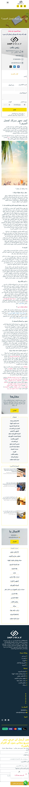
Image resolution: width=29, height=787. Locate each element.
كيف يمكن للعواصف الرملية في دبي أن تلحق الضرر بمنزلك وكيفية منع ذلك (9, 497)
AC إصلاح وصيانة (14, 420)
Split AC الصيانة (14, 614)
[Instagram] (18, 6)
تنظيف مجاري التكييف (14, 556)
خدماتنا (25, 668)
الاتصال (7, 387)
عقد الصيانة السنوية (15, 356)
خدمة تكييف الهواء (14, 423)
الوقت (10, 101)
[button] (7, 2)
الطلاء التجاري (14, 597)
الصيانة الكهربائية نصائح (14, 433)
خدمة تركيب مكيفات (18, 387)
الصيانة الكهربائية (14, 585)
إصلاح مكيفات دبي (22, 307)
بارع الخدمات (14, 441)
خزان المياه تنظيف (14, 459)
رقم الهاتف (26, 754)
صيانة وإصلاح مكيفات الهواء (15, 560)
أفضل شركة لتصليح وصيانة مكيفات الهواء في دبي (15, 384)
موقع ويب (10, 368)
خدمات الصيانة (14, 449)
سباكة (14, 606)
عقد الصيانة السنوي (14, 564)
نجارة (14, 572)
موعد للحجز (24, 101)
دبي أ (8, 137)
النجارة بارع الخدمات (14, 428)
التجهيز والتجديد (14, 439)
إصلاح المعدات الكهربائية (14, 436)
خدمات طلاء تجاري (14, 577)
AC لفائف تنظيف (14, 552)
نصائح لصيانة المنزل (14, 446)
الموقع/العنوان (23, 93)
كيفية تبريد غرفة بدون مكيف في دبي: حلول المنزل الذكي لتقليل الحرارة (10, 511)
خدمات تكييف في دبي (13, 388)
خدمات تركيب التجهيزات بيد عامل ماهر (14, 589)
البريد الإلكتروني (23, 84)
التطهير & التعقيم (14, 431)
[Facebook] (25, 6)
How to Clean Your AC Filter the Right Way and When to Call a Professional (10, 470)
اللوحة (14, 451)
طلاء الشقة (14, 568)
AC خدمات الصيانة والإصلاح (14, 377)
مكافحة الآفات (14, 454)
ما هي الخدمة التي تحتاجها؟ (22, 768)
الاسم (25, 76)
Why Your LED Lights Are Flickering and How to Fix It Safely (10, 484)
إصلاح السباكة (14, 457)
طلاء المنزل (14, 593)
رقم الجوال (11, 85)
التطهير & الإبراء (14, 581)
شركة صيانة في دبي (16, 379)
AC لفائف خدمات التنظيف (15, 380)
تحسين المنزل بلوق (14, 444)
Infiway (25, 366)
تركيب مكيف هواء (14, 610)
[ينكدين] (21, 6)
